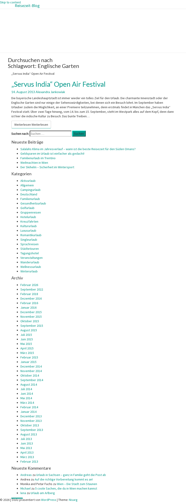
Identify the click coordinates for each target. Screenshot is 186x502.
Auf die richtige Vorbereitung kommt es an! (64, 479)
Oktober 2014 (29, 375)
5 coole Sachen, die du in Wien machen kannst (66, 488)
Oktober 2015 (29, 321)
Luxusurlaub (28, 230)
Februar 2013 (29, 461)
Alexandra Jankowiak (50, 92)
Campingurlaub (30, 190)
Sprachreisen (29, 244)
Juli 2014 (26, 389)
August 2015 (28, 330)
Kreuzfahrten (29, 221)
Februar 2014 (29, 407)
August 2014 (28, 384)
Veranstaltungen (31, 258)
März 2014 (27, 403)
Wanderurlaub (29, 262)
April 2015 (27, 348)
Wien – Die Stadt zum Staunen (77, 484)
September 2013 (31, 430)
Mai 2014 (26, 398)
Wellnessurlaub (30, 267)
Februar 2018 (29, 294)
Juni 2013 (26, 443)
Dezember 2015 (31, 312)
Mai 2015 (26, 344)
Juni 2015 (26, 339)
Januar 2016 (28, 307)
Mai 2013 (26, 448)
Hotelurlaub (28, 217)
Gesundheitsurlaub (33, 203)
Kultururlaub (28, 226)
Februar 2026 (29, 285)
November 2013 (31, 421)
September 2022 (31, 289)
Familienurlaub (30, 199)
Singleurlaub (28, 240)
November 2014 (31, 371)
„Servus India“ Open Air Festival (58, 84)
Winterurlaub (29, 271)
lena (23, 493)
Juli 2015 (26, 335)
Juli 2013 (26, 439)
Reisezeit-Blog (27, 5)
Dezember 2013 (31, 416)
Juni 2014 (26, 394)
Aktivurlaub (28, 181)
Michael (25, 488)
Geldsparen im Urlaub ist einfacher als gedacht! (52, 153)
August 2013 (28, 434)
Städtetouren (29, 249)
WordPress (48, 500)
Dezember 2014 (31, 366)
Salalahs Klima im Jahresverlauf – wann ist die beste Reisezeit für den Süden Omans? (78, 149)
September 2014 (31, 380)
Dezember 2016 (31, 298)
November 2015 (31, 317)
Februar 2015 (29, 357)
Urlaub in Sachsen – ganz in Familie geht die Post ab (71, 475)
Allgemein (27, 185)
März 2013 (27, 457)
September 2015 (31, 326)
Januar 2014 (28, 412)
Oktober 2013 (29, 425)
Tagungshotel (29, 253)
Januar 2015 (28, 362)
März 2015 (27, 353)
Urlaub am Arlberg (43, 493)
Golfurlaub (27, 208)
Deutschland (28, 194)
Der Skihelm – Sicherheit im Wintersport (47, 167)
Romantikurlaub (31, 235)
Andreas (26, 475)
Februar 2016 (29, 303)
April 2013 (27, 452)
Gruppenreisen (30, 212)
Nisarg (73, 500)
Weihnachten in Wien (34, 163)
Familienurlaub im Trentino (38, 158)
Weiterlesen (31, 124)
